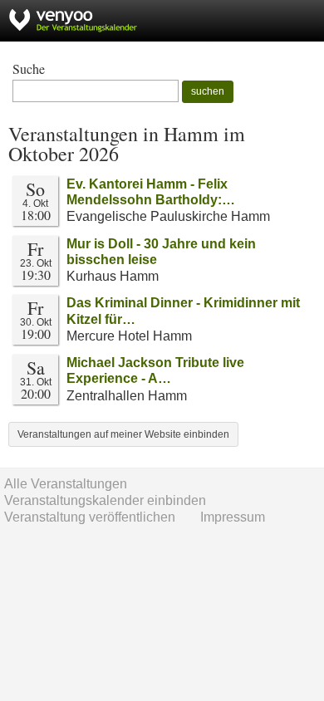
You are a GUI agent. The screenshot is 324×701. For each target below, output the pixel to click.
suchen (207, 91)
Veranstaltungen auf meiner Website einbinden (123, 434)
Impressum (232, 517)
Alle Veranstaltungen (65, 484)
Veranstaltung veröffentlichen (89, 517)
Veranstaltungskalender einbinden (105, 500)
